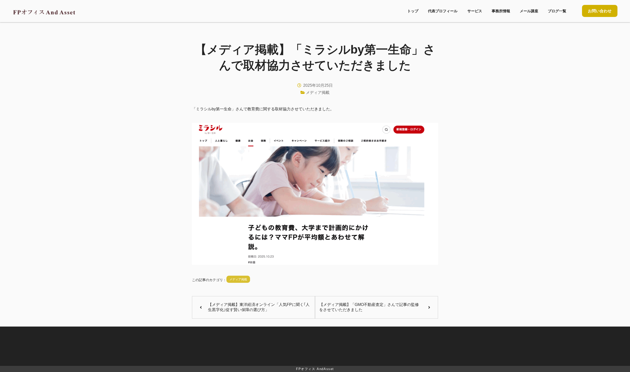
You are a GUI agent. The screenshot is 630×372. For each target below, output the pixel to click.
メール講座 (529, 11)
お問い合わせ (600, 11)
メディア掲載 (318, 92)
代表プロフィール (442, 11)
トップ (412, 11)
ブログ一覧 (557, 11)
